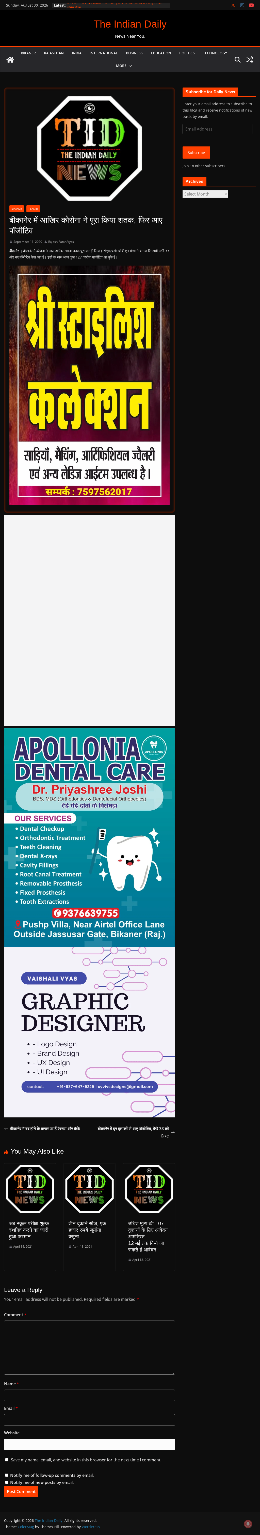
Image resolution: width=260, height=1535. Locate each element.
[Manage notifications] (248, 1524)
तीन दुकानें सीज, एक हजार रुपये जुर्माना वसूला (87, 1230)
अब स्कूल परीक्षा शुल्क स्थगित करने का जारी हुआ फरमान (29, 1230)
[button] (129, 66)
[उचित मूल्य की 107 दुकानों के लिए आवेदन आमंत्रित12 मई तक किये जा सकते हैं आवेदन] (149, 1167)
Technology (215, 53)
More (121, 65)
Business (134, 53)
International (104, 53)
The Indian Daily (130, 24)
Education (161, 53)
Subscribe (196, 152)
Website (12, 1433)
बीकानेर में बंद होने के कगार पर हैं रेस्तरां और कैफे (45, 1128)
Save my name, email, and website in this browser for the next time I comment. (86, 1460)
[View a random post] (250, 60)
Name (11, 1384)
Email (11, 1408)
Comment (15, 1314)
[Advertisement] (89, 620)
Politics (187, 53)
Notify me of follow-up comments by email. (52, 1475)
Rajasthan (54, 53)
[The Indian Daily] (10, 60)
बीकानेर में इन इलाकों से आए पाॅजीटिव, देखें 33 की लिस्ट (133, 1132)
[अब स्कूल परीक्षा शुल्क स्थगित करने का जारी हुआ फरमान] (30, 1167)
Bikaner (28, 53)
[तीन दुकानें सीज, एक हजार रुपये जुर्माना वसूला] (89, 1167)
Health (33, 208)
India (77, 53)
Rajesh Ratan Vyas (61, 242)
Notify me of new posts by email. (42, 1482)
